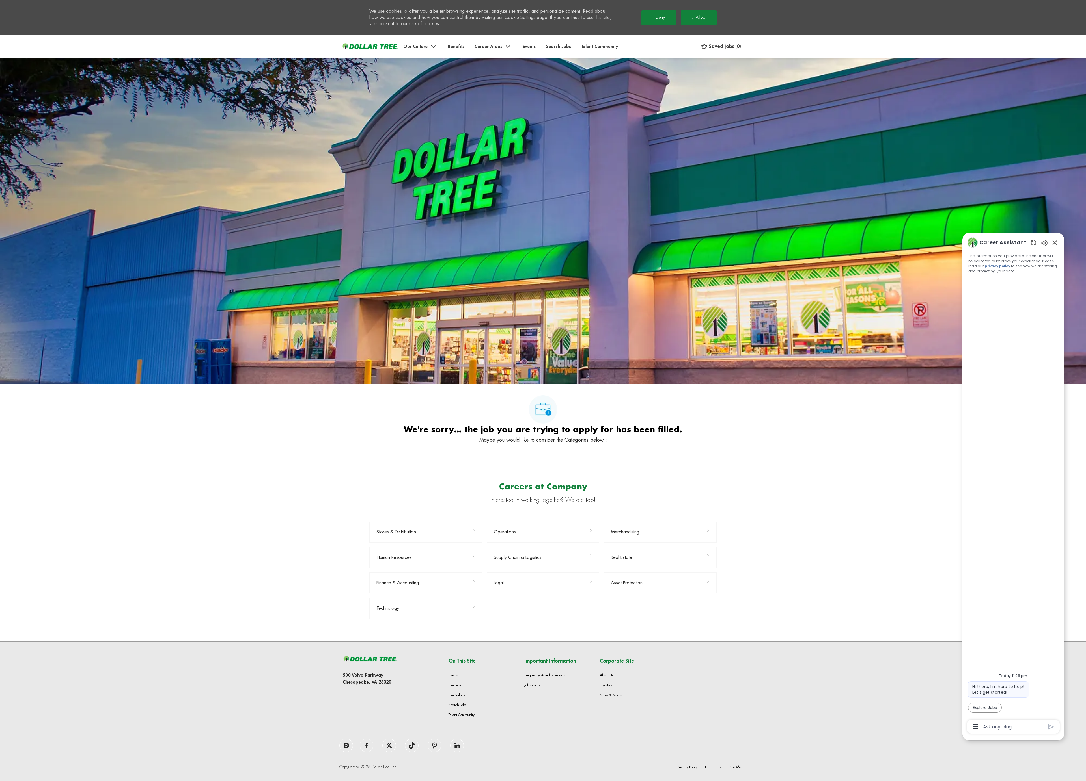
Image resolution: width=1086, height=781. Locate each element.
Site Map (736, 767)
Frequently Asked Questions (544, 675)
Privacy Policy (687, 767)
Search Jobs (558, 46)
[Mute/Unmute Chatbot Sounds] (1044, 242)
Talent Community (599, 46)
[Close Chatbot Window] (1055, 242)
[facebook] (346, 745)
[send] (1051, 726)
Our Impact (457, 685)
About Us (606, 675)
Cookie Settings (520, 17)
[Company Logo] (370, 46)
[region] (1013, 484)
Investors (606, 685)
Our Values (457, 695)
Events (529, 46)
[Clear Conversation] (1033, 242)
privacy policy (997, 266)
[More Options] (975, 726)
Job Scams (532, 685)
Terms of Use (714, 767)
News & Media (611, 695)
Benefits (456, 46)
